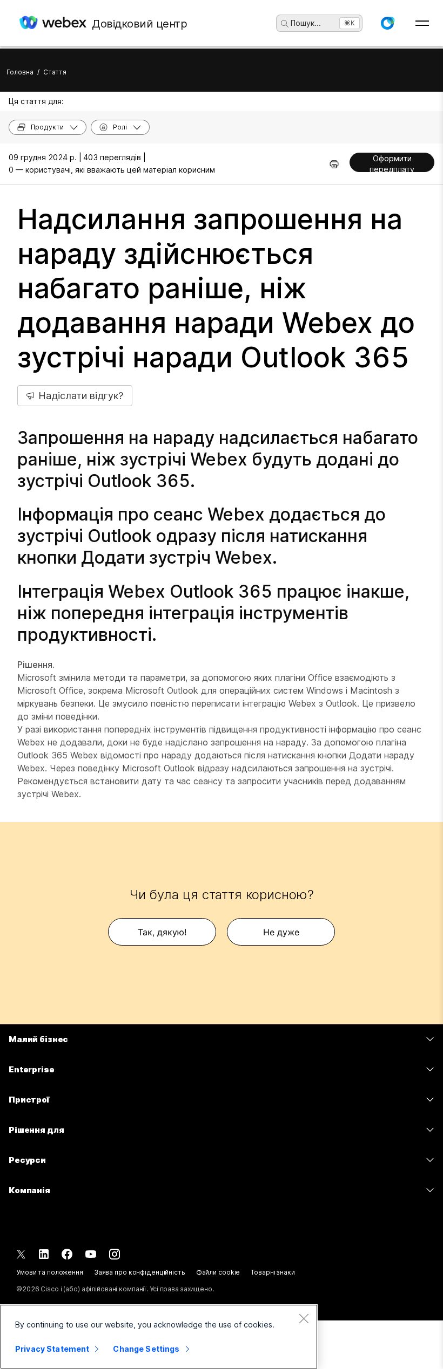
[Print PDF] (334, 164)
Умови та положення (49, 1272)
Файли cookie (218, 1272)
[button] (387, 23)
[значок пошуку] (284, 24)
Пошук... (306, 23)
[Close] (303, 1318)
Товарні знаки (272, 1272)
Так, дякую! (162, 932)
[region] (159, 1336)
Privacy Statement (52, 1348)
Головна (19, 72)
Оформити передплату (392, 163)
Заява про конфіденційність (139, 1272)
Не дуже (281, 932)
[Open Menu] (422, 23)
